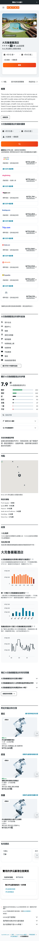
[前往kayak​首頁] (13, 7)
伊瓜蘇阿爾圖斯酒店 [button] (8, 740)
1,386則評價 (20, 46)
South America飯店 (21, 934)
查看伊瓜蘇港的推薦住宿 (30, 795)
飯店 (13, 934)
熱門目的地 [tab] (19, 877)
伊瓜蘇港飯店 (10, 892)
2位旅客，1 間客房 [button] (10, 60)
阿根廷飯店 (32, 934)
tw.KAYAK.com (5, 934)
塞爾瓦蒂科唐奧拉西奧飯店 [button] (10, 781)
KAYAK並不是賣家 (9, 917)
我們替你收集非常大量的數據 (13, 921)
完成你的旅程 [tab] (8, 877)
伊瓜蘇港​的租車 (10, 889)
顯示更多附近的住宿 (31, 713)
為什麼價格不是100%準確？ (13, 924)
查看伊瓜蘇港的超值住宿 (30, 754)
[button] (37, 2)
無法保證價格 (26, 911)
